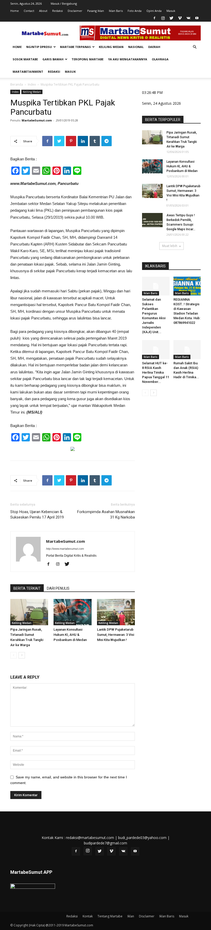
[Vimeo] (180, 18)
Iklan (130, 916)
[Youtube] (197, 18)
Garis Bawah (53, 59)
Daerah (154, 47)
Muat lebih (169, 246)
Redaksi (57, 11)
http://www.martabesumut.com (65, 548)
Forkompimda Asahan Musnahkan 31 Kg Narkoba (106, 514)
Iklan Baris (116, 11)
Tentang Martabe (110, 916)
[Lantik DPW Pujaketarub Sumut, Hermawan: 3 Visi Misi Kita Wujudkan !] (116, 612)
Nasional (136, 47)
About (43, 11)
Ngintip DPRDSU (39, 47)
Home (14, 11)
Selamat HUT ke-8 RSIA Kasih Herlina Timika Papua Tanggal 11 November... (155, 372)
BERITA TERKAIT (27, 588)
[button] (194, 47)
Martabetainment (28, 71)
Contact (29, 11)
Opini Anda (154, 11)
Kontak (88, 916)
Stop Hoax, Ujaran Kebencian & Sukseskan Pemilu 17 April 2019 (37, 514)
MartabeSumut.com (37, 120)
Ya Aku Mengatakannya (127, 59)
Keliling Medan (111, 47)
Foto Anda (135, 11)
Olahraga (160, 59)
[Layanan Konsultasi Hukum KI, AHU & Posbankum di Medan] (72, 612)
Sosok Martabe (25, 59)
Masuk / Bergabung (64, 3)
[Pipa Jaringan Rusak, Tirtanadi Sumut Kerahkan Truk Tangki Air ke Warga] (29, 612)
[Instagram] (163, 18)
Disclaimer (75, 11)
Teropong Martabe (87, 59)
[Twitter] (171, 18)
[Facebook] (154, 18)
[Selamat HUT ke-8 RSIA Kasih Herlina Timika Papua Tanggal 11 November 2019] (156, 349)
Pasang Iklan (95, 11)
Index (32, 84)
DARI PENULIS (58, 588)
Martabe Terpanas (75, 47)
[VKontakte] (188, 18)
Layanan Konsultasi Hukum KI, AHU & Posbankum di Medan (70, 635)
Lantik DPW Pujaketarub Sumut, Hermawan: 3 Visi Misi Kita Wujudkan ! (115, 635)
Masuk (170, 11)
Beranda (16, 84)
